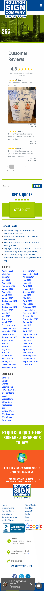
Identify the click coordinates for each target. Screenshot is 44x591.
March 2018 (28, 352)
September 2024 (9, 301)
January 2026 (7, 289)
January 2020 (28, 310)
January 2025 (7, 298)
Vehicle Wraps (8, 411)
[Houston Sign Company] (15, 8)
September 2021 (30, 274)
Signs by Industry (9, 517)
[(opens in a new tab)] (14, 576)
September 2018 (30, 334)
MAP (27, 553)
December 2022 (9, 328)
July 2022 (6, 343)
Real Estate (7, 405)
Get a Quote (30, 505)
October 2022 (8, 334)
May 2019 (27, 328)
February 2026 (8, 286)
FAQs (27, 514)
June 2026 (6, 277)
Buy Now (29, 508)
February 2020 (29, 307)
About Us (29, 511)
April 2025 (6, 292)
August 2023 (7, 310)
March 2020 (28, 304)
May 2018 (27, 346)
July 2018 (27, 340)
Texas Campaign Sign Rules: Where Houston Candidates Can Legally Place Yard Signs (23, 257)
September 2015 (30, 361)
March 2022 (7, 355)
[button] (41, 5)
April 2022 (6, 352)
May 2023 (6, 316)
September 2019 (30, 319)
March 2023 (7, 322)
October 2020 (29, 292)
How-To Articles (9, 389)
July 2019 (27, 325)
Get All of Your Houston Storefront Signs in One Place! (21, 480)
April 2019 (27, 331)
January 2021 (28, 289)
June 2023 (6, 313)
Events (5, 383)
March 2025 (7, 295)
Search (37, 186)
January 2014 (28, 364)
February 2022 (8, 358)
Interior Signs (8, 393)
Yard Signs (6, 420)
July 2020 (27, 295)
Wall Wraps (7, 417)
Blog (27, 517)
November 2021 (9, 367)
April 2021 (27, 286)
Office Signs (7, 402)
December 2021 (9, 364)
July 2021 (27, 280)
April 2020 (27, 301)
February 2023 (8, 325)
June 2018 (27, 343)
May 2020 (27, 298)
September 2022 (9, 337)
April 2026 (6, 283)
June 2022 (6, 346)
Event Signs (7, 514)
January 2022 (7, 361)
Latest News (7, 399)
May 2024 (6, 304)
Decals (5, 381)
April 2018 (27, 349)
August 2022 (7, 340)
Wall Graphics (8, 414)
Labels (5, 396)
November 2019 (30, 313)
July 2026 (6, 274)
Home (4, 505)
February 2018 (29, 355)
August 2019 (28, 322)
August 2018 (28, 337)
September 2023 (9, 307)
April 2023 (6, 319)
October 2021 (29, 271)
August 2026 (7, 271)
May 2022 (6, 349)
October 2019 (29, 316)
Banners (5, 377)
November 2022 (9, 331)
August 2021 (28, 277)
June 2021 (27, 283)
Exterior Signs (8, 387)
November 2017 (30, 358)
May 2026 (6, 280)
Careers (28, 520)
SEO (3, 408)
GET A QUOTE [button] (22, 210)
